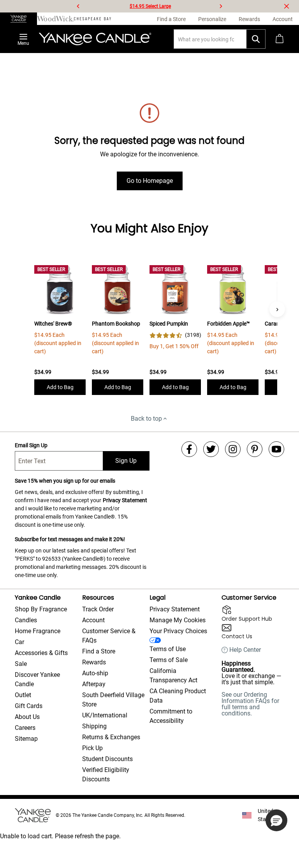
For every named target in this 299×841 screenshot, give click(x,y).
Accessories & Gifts (41, 653)
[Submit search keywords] (255, 39)
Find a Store (98, 651)
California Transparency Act (173, 675)
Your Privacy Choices (178, 631)
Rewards (94, 662)
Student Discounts (107, 759)
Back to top (146, 418)
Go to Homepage (150, 180)
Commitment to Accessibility (171, 716)
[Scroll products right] (277, 309)
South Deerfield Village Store (113, 699)
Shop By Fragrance (41, 609)
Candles (26, 620)
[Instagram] (233, 449)
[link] (175, 335)
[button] (276, 820)
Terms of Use (168, 649)
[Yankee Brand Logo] (95, 39)
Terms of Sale (169, 660)
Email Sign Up (31, 445)
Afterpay (94, 684)
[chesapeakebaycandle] (92, 18)
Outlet (23, 695)
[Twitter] (211, 449)
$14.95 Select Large (150, 6)
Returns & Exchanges (111, 737)
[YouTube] (276, 449)
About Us (27, 717)
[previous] (78, 6)
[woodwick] (55, 18)
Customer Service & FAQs (108, 635)
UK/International (104, 715)
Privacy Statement (125, 500)
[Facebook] (189, 449)
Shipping (94, 726)
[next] (221, 6)
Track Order (98, 609)
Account (93, 620)
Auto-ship (95, 673)
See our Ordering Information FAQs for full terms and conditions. (250, 704)
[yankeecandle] (18, 18)
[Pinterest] (254, 449)
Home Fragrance (37, 631)
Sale (21, 663)
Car (19, 642)
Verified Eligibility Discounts (105, 774)
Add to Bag (60, 387)
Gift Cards (28, 706)
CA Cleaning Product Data (178, 695)
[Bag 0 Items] (279, 39)
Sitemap (26, 738)
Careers (25, 727)
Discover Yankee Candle (37, 679)
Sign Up (126, 460)
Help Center (245, 650)
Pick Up (92, 748)
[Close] (286, 6)
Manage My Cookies (178, 620)
